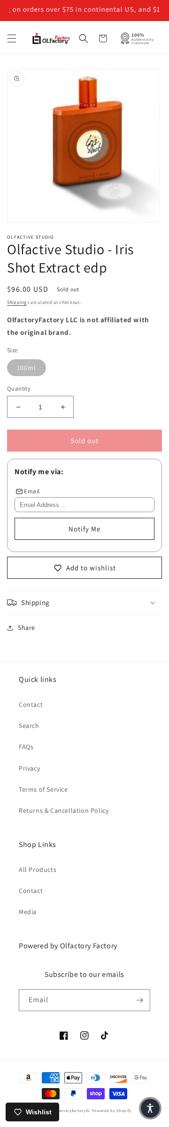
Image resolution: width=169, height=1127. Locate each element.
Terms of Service (43, 789)
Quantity (19, 389)
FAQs (26, 746)
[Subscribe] (139, 1000)
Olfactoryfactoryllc (71, 1110)
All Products (37, 869)
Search (29, 725)
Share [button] (26, 627)
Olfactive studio (30, 237)
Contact (31, 704)
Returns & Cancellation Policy (63, 810)
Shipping (17, 302)
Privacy (29, 768)
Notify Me (84, 528)
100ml (26, 367)
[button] (11, 38)
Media (28, 912)
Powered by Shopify (112, 1110)
